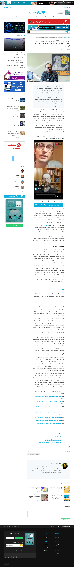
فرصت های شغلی (45, 548)
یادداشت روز (57, 537)
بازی (69, 446)
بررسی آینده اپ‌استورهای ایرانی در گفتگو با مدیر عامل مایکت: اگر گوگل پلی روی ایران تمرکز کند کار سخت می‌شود (34, 497)
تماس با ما (46, 545)
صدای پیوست (45, 536)
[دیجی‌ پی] (55, 3)
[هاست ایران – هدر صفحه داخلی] (49, 27)
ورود (10, 7)
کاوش (58, 539)
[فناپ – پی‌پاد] (14, 86)
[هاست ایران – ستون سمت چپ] (14, 27)
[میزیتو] (14, 146)
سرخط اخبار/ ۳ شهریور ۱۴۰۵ (19, 57)
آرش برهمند (18, 175)
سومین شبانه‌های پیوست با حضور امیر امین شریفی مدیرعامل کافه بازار (48, 417)
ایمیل (69, 514)
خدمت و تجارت (56, 548)
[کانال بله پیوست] (18, 3)
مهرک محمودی (17, 170)
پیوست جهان (57, 553)
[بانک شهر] (49, 21)
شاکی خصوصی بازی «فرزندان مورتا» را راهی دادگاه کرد (50, 442)
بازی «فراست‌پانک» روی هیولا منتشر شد (53, 439)
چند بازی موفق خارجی (45, 225)
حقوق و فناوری (57, 550)
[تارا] (14, 74)
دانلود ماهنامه (19, 538)
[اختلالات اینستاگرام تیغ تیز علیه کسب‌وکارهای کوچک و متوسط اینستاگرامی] (44, 492)
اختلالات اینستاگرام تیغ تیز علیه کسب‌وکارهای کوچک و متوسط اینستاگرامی (34, 489)
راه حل (58, 551)
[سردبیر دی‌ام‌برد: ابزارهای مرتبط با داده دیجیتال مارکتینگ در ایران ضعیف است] (67, 492)
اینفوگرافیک (46, 539)
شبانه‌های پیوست (63, 32)
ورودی (58, 544)
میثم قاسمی (17, 186)
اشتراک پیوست (14, 225)
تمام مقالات (58, 475)
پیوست (69, 37)
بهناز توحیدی (35, 32)
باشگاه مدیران (57, 547)
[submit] (21, 545)
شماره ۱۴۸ (62, 11)
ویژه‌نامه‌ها (46, 544)
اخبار (58, 536)
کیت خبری (46, 550)
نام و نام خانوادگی (67, 510)
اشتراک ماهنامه (61, 13)
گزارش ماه (57, 545)
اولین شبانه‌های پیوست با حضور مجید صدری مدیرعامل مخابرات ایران (48, 423)
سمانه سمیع (17, 181)
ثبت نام (5, 7)
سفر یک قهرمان (58, 436)
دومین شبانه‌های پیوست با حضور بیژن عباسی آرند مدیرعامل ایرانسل (48, 420)
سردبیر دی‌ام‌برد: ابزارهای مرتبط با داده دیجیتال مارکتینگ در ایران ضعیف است (56, 489)
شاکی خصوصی (46, 318)
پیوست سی (46, 537)
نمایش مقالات (10, 538)
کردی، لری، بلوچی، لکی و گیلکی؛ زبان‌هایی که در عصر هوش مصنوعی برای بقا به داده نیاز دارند (12, 133)
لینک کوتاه (31, 454)
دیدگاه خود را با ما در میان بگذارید (50, 510)
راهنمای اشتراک (66, 7)
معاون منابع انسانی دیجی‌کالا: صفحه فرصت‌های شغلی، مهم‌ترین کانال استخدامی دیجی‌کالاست (56, 497)
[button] (4, 16)
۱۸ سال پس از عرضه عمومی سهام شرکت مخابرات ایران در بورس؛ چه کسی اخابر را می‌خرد (12, 123)
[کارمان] (14, 158)
